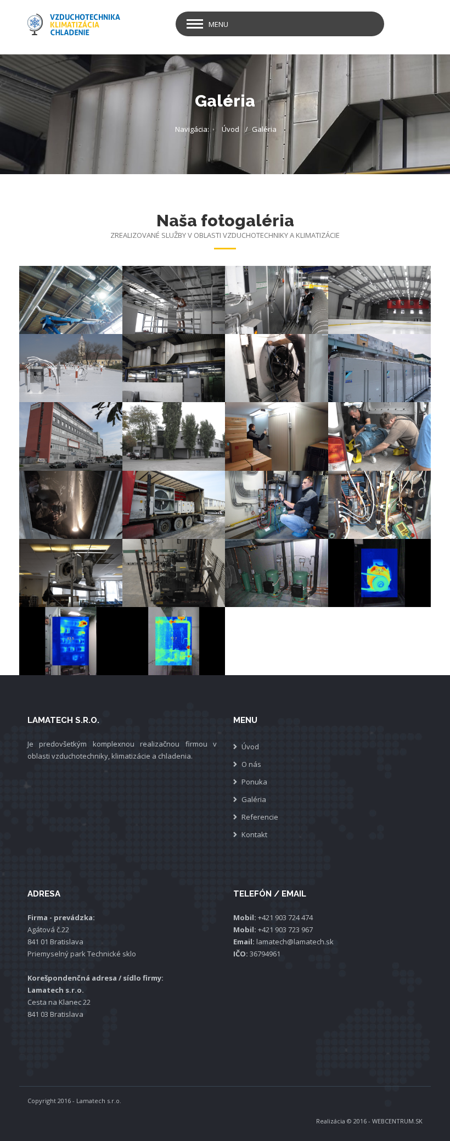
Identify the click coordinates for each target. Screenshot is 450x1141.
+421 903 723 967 (285, 929)
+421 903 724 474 (285, 917)
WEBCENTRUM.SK (397, 1121)
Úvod (230, 129)
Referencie (259, 817)
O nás (251, 764)
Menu (218, 24)
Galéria (253, 799)
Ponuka (254, 782)
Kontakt (254, 834)
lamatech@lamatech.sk (295, 942)
